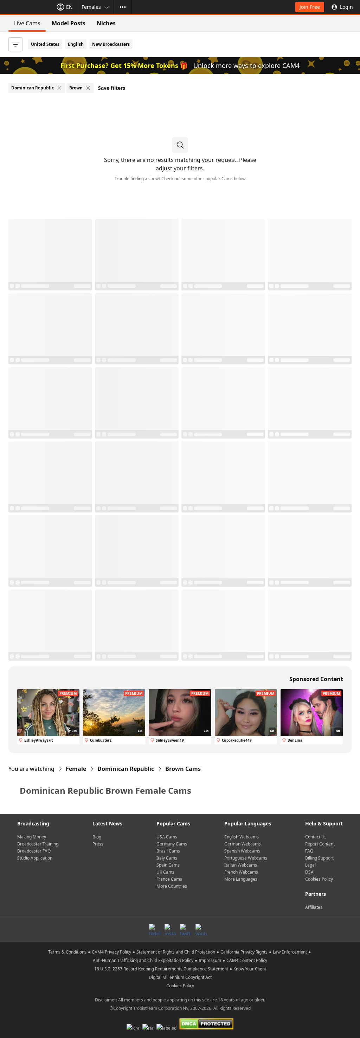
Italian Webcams (240, 865)
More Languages (240, 879)
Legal (310, 865)
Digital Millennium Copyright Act (180, 977)
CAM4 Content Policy (246, 960)
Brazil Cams (168, 851)
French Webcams (241, 872)
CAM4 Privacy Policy (111, 952)
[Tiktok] (154, 929)
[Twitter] (185, 929)
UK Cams (165, 872)
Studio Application (34, 858)
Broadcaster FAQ (34, 851)
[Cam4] (25, 7)
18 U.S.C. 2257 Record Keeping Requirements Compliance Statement (161, 969)
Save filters (111, 87)
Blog (96, 837)
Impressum (210, 960)
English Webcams (241, 837)
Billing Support (319, 858)
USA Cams (166, 837)
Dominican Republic (125, 769)
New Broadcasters (111, 44)
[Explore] (122, 7)
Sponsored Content (316, 679)
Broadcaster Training (37, 844)
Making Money (31, 837)
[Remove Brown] (88, 88)
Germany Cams (171, 844)
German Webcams (242, 844)
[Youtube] (201, 929)
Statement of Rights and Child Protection (175, 952)
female (76, 769)
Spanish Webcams (242, 851)
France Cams (169, 879)
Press (97, 844)
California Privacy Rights (244, 952)
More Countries (171, 886)
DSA (309, 872)
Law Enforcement (290, 952)
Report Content (320, 844)
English (76, 44)
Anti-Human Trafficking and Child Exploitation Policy (143, 960)
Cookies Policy (319, 879)
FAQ (309, 851)
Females (91, 7)
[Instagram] (170, 929)
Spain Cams (168, 865)
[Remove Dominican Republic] (59, 88)
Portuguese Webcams (245, 858)
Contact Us (316, 837)
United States (45, 44)
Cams (183, 769)
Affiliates (313, 907)
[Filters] (15, 44)
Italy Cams (166, 858)
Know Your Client (249, 969)
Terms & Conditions (67, 952)
